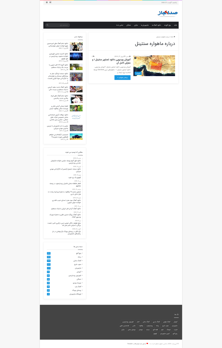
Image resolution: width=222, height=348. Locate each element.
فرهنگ (168, 330)
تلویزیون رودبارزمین (75, 275)
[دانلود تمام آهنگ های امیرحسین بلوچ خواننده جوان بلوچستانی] (76, 46)
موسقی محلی (132, 330)
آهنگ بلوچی (166, 322)
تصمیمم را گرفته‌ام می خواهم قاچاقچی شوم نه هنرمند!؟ (58, 135)
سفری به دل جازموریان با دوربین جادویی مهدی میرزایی (57, 127)
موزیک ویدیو (77, 283)
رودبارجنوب (149, 326)
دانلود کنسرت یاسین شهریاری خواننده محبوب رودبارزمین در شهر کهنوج (58, 56)
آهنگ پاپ (78, 286)
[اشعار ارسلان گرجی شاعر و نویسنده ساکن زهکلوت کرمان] (76, 108)
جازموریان (145, 25)
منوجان (141, 330)
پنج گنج (168, 25)
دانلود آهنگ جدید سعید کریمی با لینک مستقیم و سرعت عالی (58, 88)
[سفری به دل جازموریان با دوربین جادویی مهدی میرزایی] (76, 128)
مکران (136, 25)
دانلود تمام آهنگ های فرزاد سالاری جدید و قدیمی (59, 97)
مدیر (127, 56)
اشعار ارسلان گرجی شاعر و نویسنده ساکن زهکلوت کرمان (58, 107)
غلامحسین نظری (124, 326)
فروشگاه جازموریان (75, 294)
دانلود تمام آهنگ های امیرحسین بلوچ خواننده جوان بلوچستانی (57, 44)
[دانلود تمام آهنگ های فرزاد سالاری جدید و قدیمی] (76, 99)
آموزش (79, 272)
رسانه (79, 257)
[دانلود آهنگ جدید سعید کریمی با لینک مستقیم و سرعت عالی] (76, 89)
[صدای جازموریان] (167, 13)
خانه (175, 25)
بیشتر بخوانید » (122, 77)
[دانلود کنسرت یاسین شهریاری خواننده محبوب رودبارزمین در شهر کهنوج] (76, 56)
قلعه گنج (155, 330)
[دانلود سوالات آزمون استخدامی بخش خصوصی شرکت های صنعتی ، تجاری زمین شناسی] (76, 117)
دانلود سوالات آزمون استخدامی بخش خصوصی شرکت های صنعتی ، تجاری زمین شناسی (58, 117)
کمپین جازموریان (165, 333)
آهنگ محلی (77, 260)
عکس (134, 326)
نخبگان (128, 25)
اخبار (138, 322)
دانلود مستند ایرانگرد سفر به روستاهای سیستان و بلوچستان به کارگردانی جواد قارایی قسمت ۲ (58, 77)
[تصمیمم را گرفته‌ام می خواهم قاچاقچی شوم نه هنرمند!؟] (76, 136)
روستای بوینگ (76, 290)
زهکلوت (141, 326)
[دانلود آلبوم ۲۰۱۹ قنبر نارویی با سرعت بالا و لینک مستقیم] (76, 67)
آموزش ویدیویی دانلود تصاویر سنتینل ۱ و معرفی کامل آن (111, 61)
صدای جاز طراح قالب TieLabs (136, 344)
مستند (148, 330)
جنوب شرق (77, 264)
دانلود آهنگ (157, 25)
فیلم (162, 330)
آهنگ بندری (156, 322)
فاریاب (175, 330)
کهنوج (155, 333)
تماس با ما (119, 25)
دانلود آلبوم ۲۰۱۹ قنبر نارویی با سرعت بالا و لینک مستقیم (58, 66)
